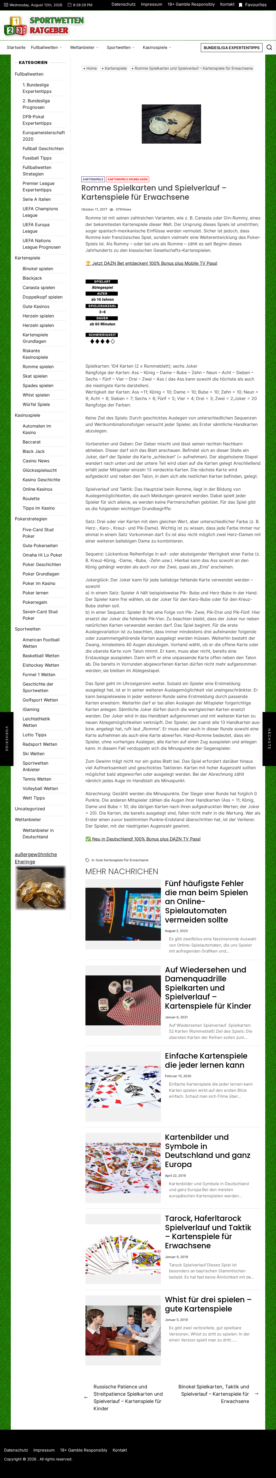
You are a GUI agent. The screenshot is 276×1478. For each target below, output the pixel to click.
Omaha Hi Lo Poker (42, 555)
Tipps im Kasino (39, 508)
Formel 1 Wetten (39, 674)
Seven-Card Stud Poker (40, 615)
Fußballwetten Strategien (37, 171)
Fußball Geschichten (43, 148)
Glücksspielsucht (40, 470)
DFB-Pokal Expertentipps (37, 120)
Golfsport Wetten (40, 700)
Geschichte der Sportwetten (38, 687)
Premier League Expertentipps (38, 186)
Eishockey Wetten (41, 665)
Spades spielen (38, 385)
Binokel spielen (38, 268)
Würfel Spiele (36, 404)
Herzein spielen (38, 315)
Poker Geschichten (42, 564)
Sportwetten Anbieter (35, 766)
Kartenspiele (93, 179)
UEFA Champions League (40, 212)
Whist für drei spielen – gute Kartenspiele (208, 1304)
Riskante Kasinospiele (35, 354)
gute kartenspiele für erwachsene (122, 860)
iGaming (31, 709)
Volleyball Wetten (40, 788)
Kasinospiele (155, 47)
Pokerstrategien (31, 518)
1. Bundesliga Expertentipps (37, 88)
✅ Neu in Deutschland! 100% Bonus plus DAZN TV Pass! (143, 839)
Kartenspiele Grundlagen (127, 179)
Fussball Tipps (37, 158)
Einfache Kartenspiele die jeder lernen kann (206, 1060)
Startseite (16, 47)
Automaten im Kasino (37, 429)
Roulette (31, 498)
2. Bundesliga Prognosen (36, 104)
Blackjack (32, 278)
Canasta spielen (39, 287)
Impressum (151, 4)
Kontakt (227, 4)
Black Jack (34, 451)
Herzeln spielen (38, 325)
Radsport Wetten (40, 744)
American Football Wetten (41, 643)
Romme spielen (38, 366)
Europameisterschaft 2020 (44, 136)
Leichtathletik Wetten (36, 722)
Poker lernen (35, 592)
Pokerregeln (35, 602)
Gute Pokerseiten (40, 545)
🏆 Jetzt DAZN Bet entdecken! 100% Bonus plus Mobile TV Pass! (151, 263)
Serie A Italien (37, 199)
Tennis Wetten (37, 779)
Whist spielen (36, 395)
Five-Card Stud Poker (38, 533)
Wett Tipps (34, 798)
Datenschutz (124, 4)
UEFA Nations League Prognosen (42, 244)
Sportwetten (119, 47)
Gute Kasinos (36, 306)
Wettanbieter (82, 47)
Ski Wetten (33, 753)
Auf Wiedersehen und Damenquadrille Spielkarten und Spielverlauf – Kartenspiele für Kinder (208, 988)
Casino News (36, 460)
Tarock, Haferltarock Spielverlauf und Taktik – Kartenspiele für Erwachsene (208, 1232)
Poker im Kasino (39, 583)
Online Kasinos (37, 489)
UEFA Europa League (36, 228)
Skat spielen (35, 376)
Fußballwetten (44, 47)
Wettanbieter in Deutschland (38, 833)
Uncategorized (30, 808)
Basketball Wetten (41, 655)
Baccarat (32, 442)
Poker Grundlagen (41, 574)
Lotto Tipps (34, 734)
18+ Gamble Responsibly (191, 4)
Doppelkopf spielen (43, 297)
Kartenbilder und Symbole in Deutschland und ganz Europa (207, 1151)
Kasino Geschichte (41, 479)
